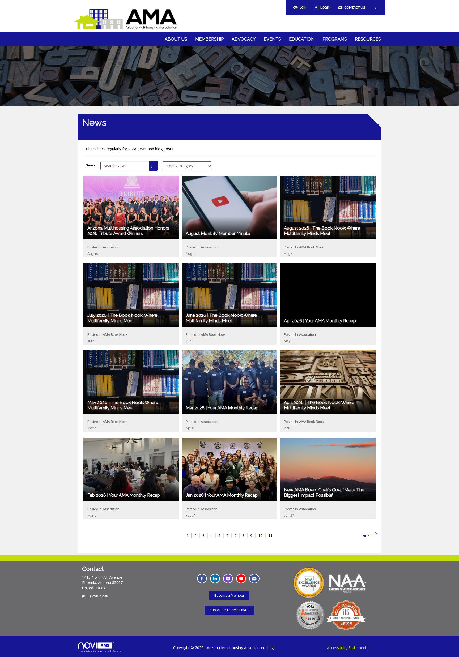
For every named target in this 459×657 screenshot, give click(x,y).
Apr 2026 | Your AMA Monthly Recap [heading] (320, 320)
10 (260, 535)
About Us (176, 39)
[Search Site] (375, 8)
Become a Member (229, 595)
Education (301, 39)
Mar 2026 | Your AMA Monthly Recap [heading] (222, 407)
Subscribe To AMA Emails (229, 610)
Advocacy (244, 39)
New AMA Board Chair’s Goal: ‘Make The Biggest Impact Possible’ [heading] (324, 492)
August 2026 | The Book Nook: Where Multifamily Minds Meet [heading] (322, 230)
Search (92, 165)
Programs (334, 39)
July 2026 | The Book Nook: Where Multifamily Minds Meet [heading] (122, 317)
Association (111, 247)
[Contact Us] (254, 578)
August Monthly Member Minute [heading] (218, 233)
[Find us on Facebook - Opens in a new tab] (202, 578)
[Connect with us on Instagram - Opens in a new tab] (228, 578)
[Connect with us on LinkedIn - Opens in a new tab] (215, 578)
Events (272, 39)
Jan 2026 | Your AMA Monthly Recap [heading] (222, 495)
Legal (272, 647)
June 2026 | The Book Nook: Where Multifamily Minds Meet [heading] (221, 317)
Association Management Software (99, 651)
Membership (209, 39)
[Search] (153, 166)
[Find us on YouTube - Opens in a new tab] (241, 578)
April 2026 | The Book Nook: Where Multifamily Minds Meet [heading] (319, 405)
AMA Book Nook (311, 247)
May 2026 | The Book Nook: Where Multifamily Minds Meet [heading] (122, 405)
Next (367, 535)
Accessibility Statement (347, 647)
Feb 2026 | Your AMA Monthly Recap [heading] (123, 495)
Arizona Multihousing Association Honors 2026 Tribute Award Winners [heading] (128, 230)
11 (270, 535)
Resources (368, 39)
